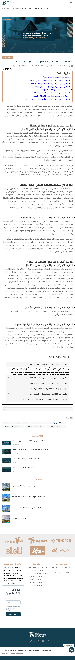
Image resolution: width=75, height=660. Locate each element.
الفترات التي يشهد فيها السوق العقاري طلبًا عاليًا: (51, 92)
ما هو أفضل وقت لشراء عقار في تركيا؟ (56, 77)
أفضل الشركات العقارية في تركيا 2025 (23, 467)
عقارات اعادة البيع (37, 423)
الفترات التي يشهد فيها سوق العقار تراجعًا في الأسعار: (49, 80)
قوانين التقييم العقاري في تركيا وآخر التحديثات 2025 (27, 458)
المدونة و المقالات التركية (37, 582)
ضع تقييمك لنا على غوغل (16, 653)
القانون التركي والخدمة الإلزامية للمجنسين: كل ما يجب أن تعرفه (30, 449)
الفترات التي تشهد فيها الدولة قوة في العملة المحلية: (49, 83)
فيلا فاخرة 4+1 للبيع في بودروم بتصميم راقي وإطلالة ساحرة (28, 496)
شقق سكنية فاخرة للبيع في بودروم (37, 567)
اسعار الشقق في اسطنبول (56, 423)
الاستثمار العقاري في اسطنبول (13, 426)
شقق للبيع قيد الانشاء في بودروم (37, 576)
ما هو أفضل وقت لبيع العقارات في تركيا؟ (55, 89)
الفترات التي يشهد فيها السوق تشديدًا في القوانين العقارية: (47, 99)
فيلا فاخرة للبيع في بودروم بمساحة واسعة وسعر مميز (27, 507)
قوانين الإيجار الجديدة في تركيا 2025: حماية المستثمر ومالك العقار (31, 441)
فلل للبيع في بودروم (37, 570)
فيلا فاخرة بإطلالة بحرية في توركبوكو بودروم (24, 518)
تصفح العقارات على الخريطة (37, 579)
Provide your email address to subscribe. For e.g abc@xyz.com (13, 608)
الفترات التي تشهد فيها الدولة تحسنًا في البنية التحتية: (49, 86)
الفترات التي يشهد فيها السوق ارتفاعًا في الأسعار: (50, 96)
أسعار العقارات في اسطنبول (35, 426)
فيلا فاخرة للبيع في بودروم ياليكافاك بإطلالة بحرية (25, 486)
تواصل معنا (5, 653)
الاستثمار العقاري (21, 423)
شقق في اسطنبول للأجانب (56, 426)
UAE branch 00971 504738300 (60, 572)
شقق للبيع (7, 423)
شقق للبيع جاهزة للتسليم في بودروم (37, 573)
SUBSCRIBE (12, 614)
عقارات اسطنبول (37, 585)
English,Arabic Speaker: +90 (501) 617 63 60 (61, 568)
